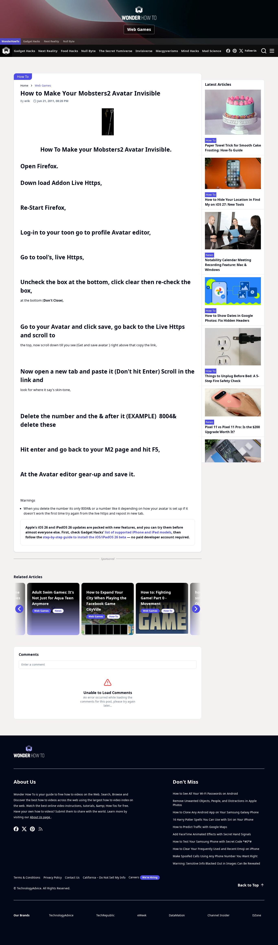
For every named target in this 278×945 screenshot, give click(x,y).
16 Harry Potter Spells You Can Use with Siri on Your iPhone (213, 819)
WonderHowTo (10, 41)
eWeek (141, 915)
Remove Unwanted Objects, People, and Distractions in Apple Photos (215, 803)
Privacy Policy (53, 877)
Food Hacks (69, 51)
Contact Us (72, 877)
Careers (143, 877)
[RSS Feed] (40, 829)
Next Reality (51, 41)
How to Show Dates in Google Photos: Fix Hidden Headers (229, 318)
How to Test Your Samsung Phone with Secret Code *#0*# (212, 841)
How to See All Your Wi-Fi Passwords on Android (205, 793)
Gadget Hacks (31, 41)
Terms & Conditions (27, 877)
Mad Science (211, 51)
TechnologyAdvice (61, 915)
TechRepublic (105, 915)
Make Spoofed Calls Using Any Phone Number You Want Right (215, 856)
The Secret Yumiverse (115, 51)
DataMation (177, 915)
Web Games (139, 29)
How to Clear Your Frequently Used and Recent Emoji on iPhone (216, 849)
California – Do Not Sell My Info (104, 877)
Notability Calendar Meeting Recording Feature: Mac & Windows (228, 265)
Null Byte (68, 41)
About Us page (40, 817)
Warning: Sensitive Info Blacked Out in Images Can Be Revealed (216, 863)
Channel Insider (219, 915)
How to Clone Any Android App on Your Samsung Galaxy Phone (216, 812)
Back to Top (248, 885)
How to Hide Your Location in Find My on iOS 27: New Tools (232, 202)
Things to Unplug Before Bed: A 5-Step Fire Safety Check (232, 378)
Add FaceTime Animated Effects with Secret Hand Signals (212, 834)
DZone (256, 915)
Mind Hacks (190, 51)
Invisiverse (144, 51)
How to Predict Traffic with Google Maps (200, 827)
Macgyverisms (167, 51)
